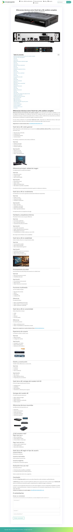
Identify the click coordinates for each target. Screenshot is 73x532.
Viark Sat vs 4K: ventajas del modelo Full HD (22, 93)
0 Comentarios (42, 11)
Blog (46, 1)
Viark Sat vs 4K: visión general (19, 57)
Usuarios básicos (17, 102)
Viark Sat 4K (16, 60)
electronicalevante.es (39, 328)
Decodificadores (29, 1)
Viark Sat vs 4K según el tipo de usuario (21, 101)
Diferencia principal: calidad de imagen (21, 61)
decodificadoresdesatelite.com (35, 123)
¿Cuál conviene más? (17, 97)
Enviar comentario (18, 518)
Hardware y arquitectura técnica (19, 69)
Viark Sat (15, 58)
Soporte (50, 1)
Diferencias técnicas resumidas (19, 96)
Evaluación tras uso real (18, 106)
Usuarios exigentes (17, 105)
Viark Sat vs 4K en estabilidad (19, 73)
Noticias (36, 11)
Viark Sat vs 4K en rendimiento (19, 65)
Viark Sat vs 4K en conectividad (19, 83)
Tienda (22, 1)
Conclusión (16, 107)
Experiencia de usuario (18, 85)
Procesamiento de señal (18, 76)
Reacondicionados (38, 1)
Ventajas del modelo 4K (18, 95)
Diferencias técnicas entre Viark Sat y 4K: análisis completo (24, 56)
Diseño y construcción (18, 89)
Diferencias (16, 82)
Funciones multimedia (18, 80)
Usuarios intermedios (17, 104)
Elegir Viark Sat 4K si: (17, 100)
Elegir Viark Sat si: (17, 98)
